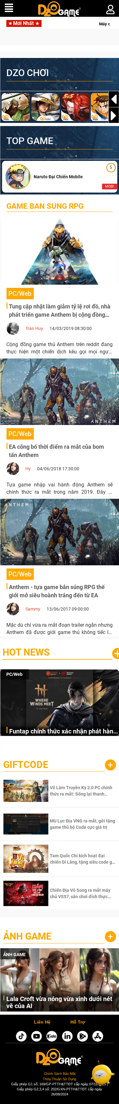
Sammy (32, 609)
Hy (28, 468)
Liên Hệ (42, 1022)
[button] (113, 115)
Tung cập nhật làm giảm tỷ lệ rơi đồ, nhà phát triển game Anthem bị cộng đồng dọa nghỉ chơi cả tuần (59, 314)
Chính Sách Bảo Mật (60, 1073)
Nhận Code (73, 790)
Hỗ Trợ (77, 1022)
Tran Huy (34, 328)
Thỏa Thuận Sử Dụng (59, 1079)
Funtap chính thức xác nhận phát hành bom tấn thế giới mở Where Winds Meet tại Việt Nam (63, 731)
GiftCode (25, 764)
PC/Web (14, 674)
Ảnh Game (27, 936)
